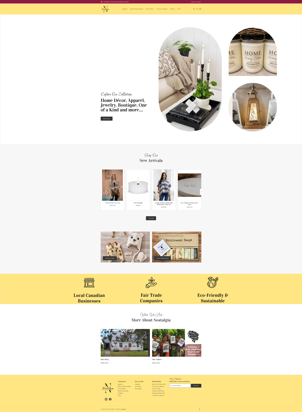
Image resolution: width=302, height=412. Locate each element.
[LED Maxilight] (138, 185)
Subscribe (196, 385)
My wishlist (138, 388)
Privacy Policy (156, 388)
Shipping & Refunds (158, 393)
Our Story (105, 359)
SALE (179, 9)
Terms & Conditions (158, 386)
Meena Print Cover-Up (112, 203)
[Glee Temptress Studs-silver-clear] (189, 185)
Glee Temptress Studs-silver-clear (190, 203)
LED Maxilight (138, 203)
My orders (138, 386)
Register (137, 384)
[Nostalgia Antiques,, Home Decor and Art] (105, 9)
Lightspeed (123, 409)
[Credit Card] (199, 409)
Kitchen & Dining (123, 391)
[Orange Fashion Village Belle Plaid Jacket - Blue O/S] (164, 185)
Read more (104, 363)
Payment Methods (158, 391)
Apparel (120, 384)
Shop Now (106, 118)
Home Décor (122, 388)
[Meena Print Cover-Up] (112, 185)
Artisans (120, 393)
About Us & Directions (159, 384)
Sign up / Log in (196, 2)
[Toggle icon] (194, 9)
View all (151, 218)
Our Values (156, 359)
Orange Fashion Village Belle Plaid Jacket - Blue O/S (164, 203)
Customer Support (158, 395)
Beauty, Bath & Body (124, 386)
